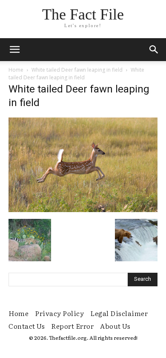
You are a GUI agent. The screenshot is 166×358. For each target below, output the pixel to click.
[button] (154, 49)
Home (16, 69)
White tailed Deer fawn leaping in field (77, 69)
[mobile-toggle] (14, 49)
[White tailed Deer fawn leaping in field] (83, 210)
